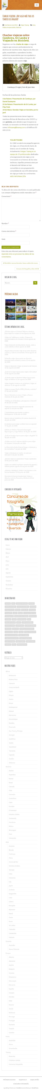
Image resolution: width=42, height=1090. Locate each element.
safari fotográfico (27, 622)
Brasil (11, 782)
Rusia (11, 921)
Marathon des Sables (21, 616)
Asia (33, 25)
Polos (7, 1036)
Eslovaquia (12, 981)
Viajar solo (23, 1079)
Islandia (11, 997)
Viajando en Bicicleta (16, 40)
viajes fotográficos (25, 638)
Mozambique (13, 719)
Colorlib (18, 1088)
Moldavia (12, 1013)
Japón (15, 613)
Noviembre (9, 585)
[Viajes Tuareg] (5, 5)
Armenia (11, 846)
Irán (10, 882)
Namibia (7, 619)
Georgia (11, 870)
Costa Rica (12, 798)
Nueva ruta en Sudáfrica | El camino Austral (19, 418)
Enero (8, 545)
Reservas (12, 1056)
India (10, 874)
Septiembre (9, 577)
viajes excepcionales (11, 638)
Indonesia (12, 878)
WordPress (35, 1088)
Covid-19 (33, 606)
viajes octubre (20, 641)
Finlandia (32, 610)
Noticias (18, 27)
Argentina (12, 775)
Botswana (12, 675)
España (11, 989)
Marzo (8, 553)
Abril (7, 557)
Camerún (12, 683)
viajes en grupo (23, 635)
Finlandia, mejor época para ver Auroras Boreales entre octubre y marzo (18, 359)
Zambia (11, 759)
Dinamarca (12, 977)
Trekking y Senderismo (27, 628)
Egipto (11, 691)
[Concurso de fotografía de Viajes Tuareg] (21, 512)
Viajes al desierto (30, 632)
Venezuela (12, 838)
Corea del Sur (13, 862)
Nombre (5, 223)
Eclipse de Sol (9, 610)
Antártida (12, 1040)
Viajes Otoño (34, 1079)
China (11, 858)
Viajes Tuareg (24, 25)
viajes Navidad (9, 641)
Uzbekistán (8, 632)
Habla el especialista (9, 27)
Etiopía (18, 610)
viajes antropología (11, 635)
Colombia (12, 794)
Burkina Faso (13, 679)
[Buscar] (35, 283)
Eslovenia (12, 985)
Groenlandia (13, 1048)
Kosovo (11, 1005)
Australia (12, 945)
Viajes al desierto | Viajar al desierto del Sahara (21, 366)
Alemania (12, 961)
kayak (20, 613)
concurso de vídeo (22, 606)
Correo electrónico (9, 231)
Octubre (8, 581)
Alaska (11, 771)
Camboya (8, 37)
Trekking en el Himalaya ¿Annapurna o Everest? (20, 401)
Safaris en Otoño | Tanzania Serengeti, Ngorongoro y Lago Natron (18, 431)
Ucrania (11, 1032)
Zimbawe (12, 763)
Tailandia (8, 628)
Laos (10, 898)
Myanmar (12, 909)
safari (18, 622)
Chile (10, 790)
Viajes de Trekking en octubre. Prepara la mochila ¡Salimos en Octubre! (18, 338)
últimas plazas (22, 644)
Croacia (11, 973)
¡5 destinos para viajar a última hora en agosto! (20, 424)
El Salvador (13, 810)
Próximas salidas (14, 1060)
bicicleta (31, 603)
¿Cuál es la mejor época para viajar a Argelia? (20, 436)
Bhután (11, 850)
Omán (14, 619)
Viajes (21, 632)
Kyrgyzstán (12, 894)
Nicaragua (12, 830)
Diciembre (9, 589)
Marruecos (33, 616)
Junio (7, 565)
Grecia (11, 1009)
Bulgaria (11, 969)
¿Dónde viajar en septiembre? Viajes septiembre (20, 459)
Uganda (11, 755)
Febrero (8, 549)
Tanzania (15, 628)
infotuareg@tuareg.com (16, 127)
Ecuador (11, 806)
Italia (10, 1001)
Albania (7, 603)
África (14, 644)
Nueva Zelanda (14, 949)
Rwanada (12, 727)
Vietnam (7, 644)
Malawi (11, 711)
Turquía (11, 1028)
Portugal (12, 1021)
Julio (7, 569)
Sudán (11, 743)
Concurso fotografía (16, 1064)
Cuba (10, 802)
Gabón (11, 699)
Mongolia (12, 905)
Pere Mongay (22, 619)
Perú (29, 619)
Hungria (11, 993)
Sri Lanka (21, 37)
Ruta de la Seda (10, 622)
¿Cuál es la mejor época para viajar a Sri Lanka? (21, 372)
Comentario (6, 196)
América (8, 767)
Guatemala (12, 818)
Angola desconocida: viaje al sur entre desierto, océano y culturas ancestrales (21, 351)
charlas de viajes (10, 606)
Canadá (11, 786)
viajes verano (31, 641)
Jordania (12, 890)
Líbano (11, 902)
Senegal (11, 735)
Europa (8, 953)
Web (3, 239)
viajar (15, 632)
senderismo (19, 625)
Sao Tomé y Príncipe (15, 731)
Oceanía (8, 941)
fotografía (8, 613)
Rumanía (12, 1025)
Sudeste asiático (30, 625)
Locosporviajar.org (29, 613)
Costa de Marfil (14, 687)
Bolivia (11, 779)
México (11, 826)
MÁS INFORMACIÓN (18, 176)
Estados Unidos (14, 814)
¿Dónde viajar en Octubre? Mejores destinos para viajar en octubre (19, 332)
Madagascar (9, 616)
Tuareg (8, 1052)
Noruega (12, 1017)
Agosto (8, 573)
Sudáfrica (12, 739)
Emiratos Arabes (14, 866)
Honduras (12, 822)
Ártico (11, 1044)
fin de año (25, 610)
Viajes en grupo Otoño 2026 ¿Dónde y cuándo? (20, 389)
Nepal (11, 913)
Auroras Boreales (22, 603)
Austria (11, 965)
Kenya (11, 703)
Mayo (7, 561)
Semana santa (9, 625)
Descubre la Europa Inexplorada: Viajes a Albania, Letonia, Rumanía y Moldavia (18, 477)
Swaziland (12, 747)
